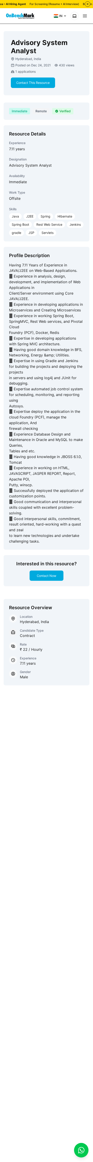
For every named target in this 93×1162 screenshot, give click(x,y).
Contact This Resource (33, 83)
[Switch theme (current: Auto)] (74, 16)
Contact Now (46, 576)
